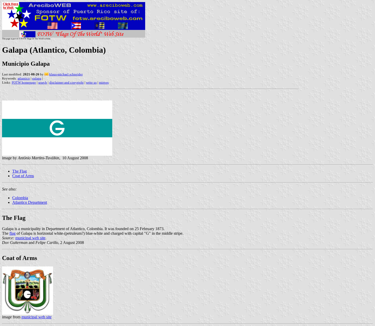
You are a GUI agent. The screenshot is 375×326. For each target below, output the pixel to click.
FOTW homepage (24, 82)
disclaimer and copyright (66, 82)
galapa (36, 78)
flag (12, 233)
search (42, 82)
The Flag (19, 171)
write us (91, 82)
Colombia (20, 198)
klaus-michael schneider (66, 74)
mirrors (104, 82)
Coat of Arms (23, 176)
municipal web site (30, 238)
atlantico (24, 78)
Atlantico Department (29, 202)
